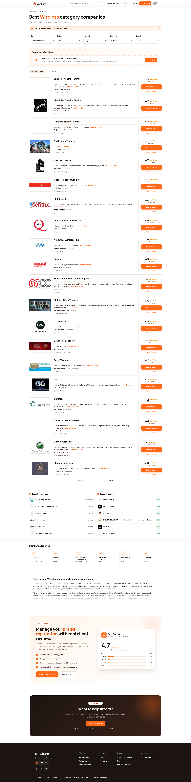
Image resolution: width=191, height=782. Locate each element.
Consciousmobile (63, 441)
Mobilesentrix (61, 199)
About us (102, 757)
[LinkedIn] (46, 769)
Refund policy (105, 777)
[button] (43, 41)
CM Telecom (60, 321)
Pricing (119, 761)
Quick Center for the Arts (67, 220)
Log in (135, 3)
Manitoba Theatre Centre (67, 100)
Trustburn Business (124, 757)
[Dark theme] (155, 3)
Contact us (103, 761)
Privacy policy (79, 777)
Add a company (85, 764)
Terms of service (92, 777)
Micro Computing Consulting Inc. (71, 278)
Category (113, 36)
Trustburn (42, 754)
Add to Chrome (111, 729)
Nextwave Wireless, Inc (66, 239)
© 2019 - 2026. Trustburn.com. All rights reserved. (53, 777)
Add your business (124, 764)
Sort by (33, 36)
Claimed (86, 36)
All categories (84, 757)
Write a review (112, 3)
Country (139, 36)
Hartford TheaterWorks (66, 121)
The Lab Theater (63, 160)
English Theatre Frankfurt (67, 78)
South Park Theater (64, 340)
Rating (59, 36)
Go (55, 379)
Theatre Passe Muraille (66, 179)
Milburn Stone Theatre (66, 300)
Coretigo (59, 398)
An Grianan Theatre (64, 140)
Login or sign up (147, 757)
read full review (72, 86)
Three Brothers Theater (66, 420)
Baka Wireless (61, 360)
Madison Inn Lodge (64, 463)
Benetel (58, 259)
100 (104, 480)
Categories (125, 3)
